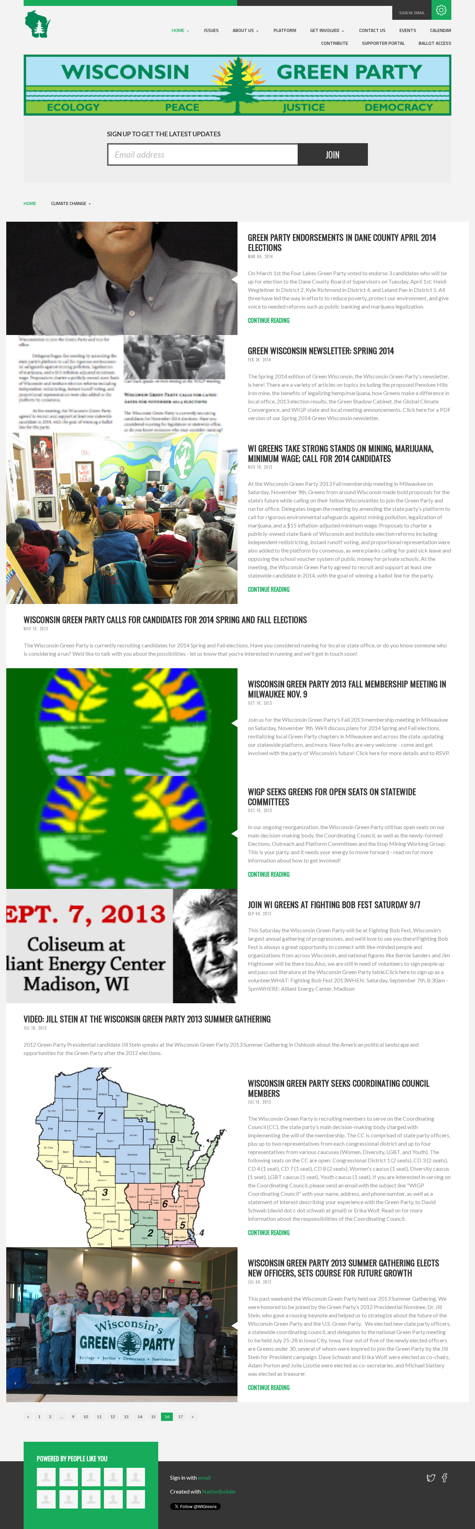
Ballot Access (435, 43)
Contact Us (372, 30)
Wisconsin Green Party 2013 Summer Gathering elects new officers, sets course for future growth (343, 1267)
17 (180, 1416)
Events (408, 30)
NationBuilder (219, 1491)
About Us (244, 30)
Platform (285, 30)
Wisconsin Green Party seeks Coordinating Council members (338, 1088)
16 (166, 1416)
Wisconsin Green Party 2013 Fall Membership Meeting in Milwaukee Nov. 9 (347, 688)
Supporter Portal (383, 43)
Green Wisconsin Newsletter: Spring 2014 (321, 350)
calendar (440, 30)
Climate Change (69, 203)
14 (139, 1416)
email (419, 13)
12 (112, 1416)
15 (153, 1416)
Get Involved (325, 30)
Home (178, 30)
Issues (211, 30)
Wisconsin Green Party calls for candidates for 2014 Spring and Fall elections (165, 619)
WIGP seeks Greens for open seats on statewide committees (332, 796)
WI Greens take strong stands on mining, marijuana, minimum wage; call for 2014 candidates (340, 453)
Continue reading (269, 320)
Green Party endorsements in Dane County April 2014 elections (342, 242)
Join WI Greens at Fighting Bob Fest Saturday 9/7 (334, 904)
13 (126, 1416)
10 (85, 1416)
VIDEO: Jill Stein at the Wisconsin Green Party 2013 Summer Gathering (147, 1018)
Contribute (334, 43)
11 (99, 1416)
